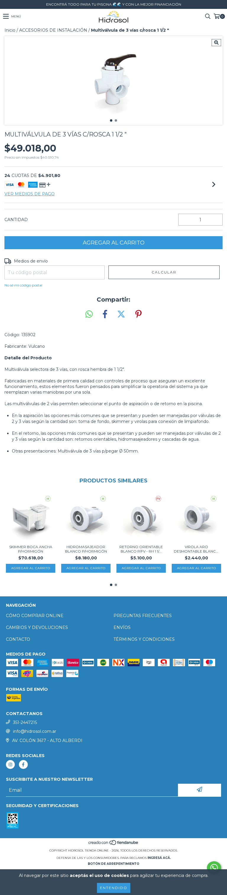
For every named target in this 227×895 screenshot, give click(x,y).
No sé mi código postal (23, 285)
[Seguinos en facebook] (23, 764)
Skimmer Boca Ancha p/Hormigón (30, 549)
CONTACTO (18, 639)
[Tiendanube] (114, 844)
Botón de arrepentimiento (113, 864)
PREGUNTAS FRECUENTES (143, 615)
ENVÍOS (122, 627)
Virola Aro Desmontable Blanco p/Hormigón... (196, 549)
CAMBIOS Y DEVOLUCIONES (37, 627)
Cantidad (16, 219)
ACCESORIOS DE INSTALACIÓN (53, 30)
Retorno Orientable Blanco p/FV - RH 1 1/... (141, 549)
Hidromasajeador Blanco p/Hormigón (86, 549)
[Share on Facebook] (104, 314)
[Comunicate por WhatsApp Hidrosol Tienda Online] (214, 867)
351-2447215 (25, 722)
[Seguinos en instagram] (10, 764)
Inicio (9, 30)
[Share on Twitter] (121, 314)
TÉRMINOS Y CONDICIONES (144, 639)
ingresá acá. (159, 858)
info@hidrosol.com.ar (34, 731)
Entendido (113, 888)
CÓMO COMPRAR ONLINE (35, 615)
